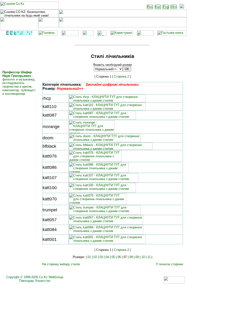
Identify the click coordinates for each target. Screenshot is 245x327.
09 (137, 257)
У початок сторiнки (169, 264)
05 (113, 257)
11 (148, 257)
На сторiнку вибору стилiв (61, 264)
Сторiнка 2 (121, 76)
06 (119, 257)
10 (143, 257)
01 (89, 257)
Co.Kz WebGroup (51, 277)
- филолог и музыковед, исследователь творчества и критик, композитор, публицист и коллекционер (19, 83)
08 (131, 257)
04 (107, 257)
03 (101, 257)
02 (95, 257)
